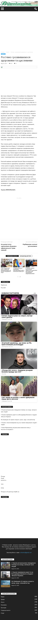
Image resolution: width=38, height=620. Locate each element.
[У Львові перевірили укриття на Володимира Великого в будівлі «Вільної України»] (5, 574)
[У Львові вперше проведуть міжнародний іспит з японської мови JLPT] (19, 263)
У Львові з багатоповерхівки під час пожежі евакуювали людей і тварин (19, 423)
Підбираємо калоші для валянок (30, 245)
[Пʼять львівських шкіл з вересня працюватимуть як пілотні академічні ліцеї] (6, 263)
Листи (2, 602)
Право (2, 596)
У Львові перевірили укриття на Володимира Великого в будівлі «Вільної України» (19, 415)
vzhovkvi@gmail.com (26, 552)
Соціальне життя (5, 610)
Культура (3, 607)
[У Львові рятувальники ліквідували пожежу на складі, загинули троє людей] (5, 565)
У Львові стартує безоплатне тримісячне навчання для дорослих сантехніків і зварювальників (31, 270)
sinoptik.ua (16, 491)
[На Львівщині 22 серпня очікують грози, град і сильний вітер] (5, 583)
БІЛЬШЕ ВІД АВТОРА (25, 256)
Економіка (4, 605)
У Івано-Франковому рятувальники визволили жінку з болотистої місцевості (16, 428)
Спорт (2, 613)
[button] (35, 9)
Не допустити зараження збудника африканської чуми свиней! (8, 247)
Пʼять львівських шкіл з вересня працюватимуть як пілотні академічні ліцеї (6, 270)
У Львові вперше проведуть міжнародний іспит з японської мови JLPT (18, 269)
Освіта (3, 54)
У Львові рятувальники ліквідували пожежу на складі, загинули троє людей (19, 410)
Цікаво (3, 599)
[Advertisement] (19, 31)
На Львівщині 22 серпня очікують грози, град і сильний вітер (18, 419)
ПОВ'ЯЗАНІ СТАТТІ (12, 256)
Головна (2, 52)
